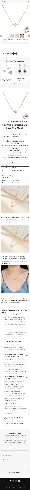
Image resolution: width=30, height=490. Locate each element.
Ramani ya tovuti (22, 487)
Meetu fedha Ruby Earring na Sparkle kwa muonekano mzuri (22, 79)
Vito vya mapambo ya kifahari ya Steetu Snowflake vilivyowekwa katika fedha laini (8, 80)
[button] (13, 83)
